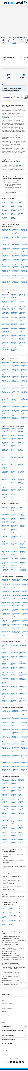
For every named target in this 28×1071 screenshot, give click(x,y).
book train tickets (8, 109)
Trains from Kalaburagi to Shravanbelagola (13, 896)
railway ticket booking (20, 163)
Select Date (25, 96)
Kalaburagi (20, 97)
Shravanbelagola (7, 97)
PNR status (7, 116)
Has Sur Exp (5, 94)
